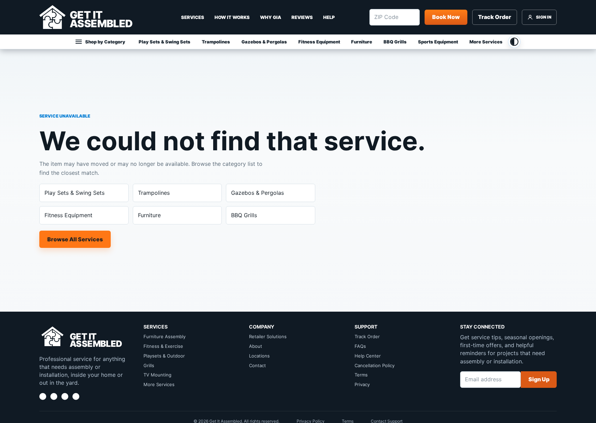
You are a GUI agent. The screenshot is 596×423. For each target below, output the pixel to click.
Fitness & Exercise (163, 346)
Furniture (361, 41)
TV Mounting (157, 374)
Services (192, 17)
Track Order (494, 16)
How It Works (232, 17)
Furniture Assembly (164, 336)
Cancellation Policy (375, 365)
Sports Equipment (438, 41)
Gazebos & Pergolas (264, 41)
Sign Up (538, 379)
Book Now (446, 16)
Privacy (362, 384)
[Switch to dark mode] (514, 42)
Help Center (368, 356)
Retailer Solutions (268, 336)
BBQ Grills (395, 41)
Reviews (302, 17)
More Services (486, 41)
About (255, 346)
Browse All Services (75, 239)
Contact (257, 365)
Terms (361, 374)
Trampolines (216, 41)
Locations (259, 356)
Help (329, 17)
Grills (148, 365)
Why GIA (270, 17)
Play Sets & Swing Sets (164, 41)
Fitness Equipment (319, 41)
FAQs (360, 346)
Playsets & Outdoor (164, 356)
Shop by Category (105, 41)
